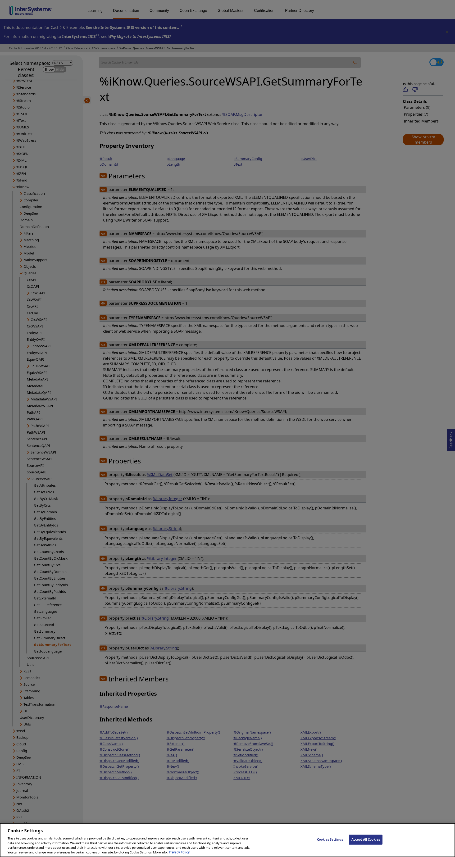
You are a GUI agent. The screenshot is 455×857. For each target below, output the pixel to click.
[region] (227, 840)
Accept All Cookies (365, 839)
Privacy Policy (179, 852)
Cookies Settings (330, 839)
